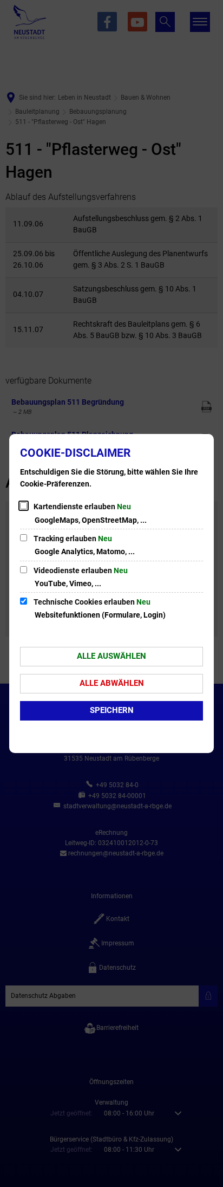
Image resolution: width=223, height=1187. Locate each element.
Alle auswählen (111, 656)
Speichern (112, 710)
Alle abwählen (112, 683)
